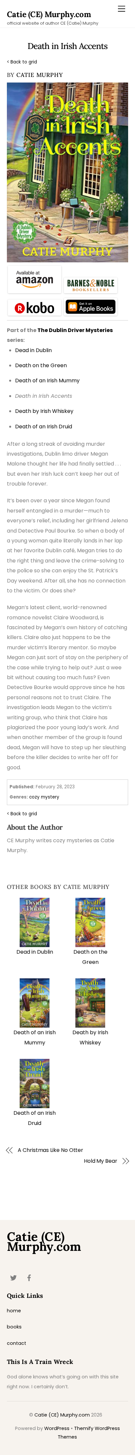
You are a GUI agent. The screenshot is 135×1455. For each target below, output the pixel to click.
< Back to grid (22, 62)
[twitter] (13, 1277)
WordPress (56, 1428)
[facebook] (29, 1277)
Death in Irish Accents (67, 45)
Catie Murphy (39, 75)
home (14, 1310)
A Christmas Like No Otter (50, 1150)
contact (16, 1343)
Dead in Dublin (34, 952)
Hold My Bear (100, 1161)
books (14, 1327)
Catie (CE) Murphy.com (62, 1415)
